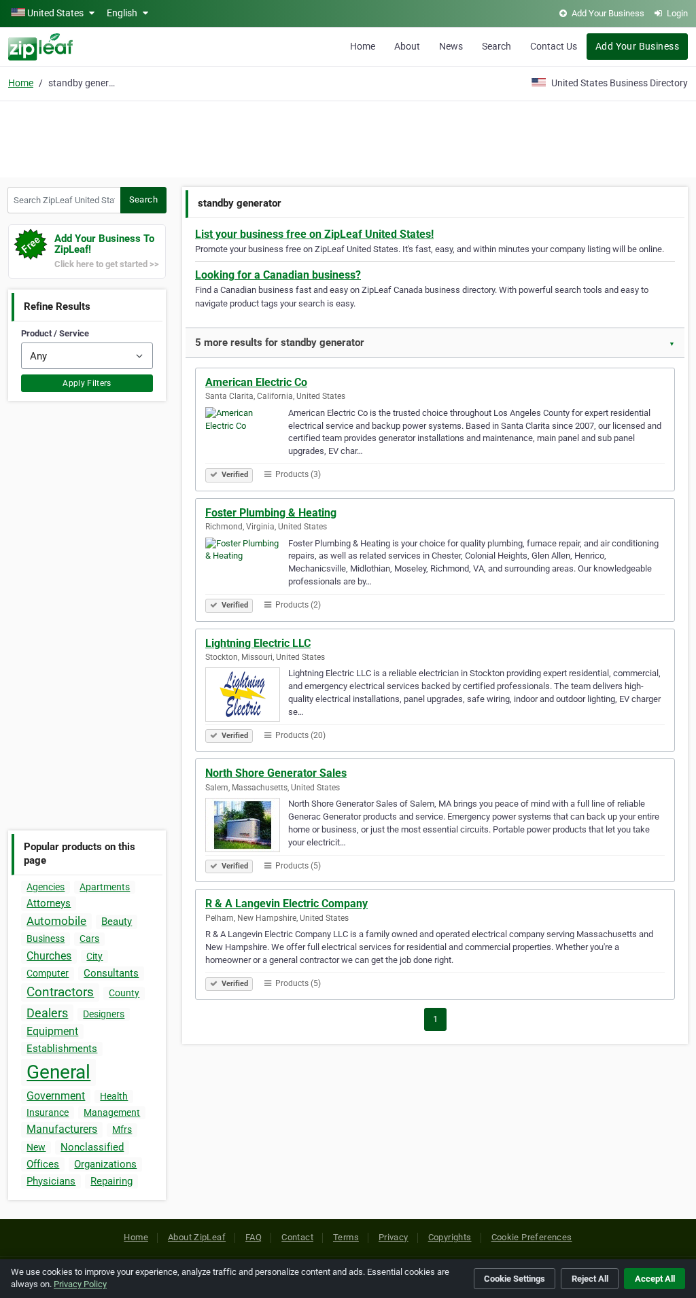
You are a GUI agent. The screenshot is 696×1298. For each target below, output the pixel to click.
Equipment (52, 1031)
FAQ (253, 1237)
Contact (297, 1237)
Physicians (51, 1181)
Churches (49, 955)
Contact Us (553, 46)
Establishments (62, 1048)
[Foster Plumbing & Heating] (246, 567)
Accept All (655, 1279)
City (94, 956)
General (58, 1072)
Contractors (60, 992)
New (36, 1147)
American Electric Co (256, 382)
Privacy (393, 1237)
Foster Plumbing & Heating (270, 512)
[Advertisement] (348, 137)
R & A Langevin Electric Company (286, 903)
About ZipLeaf (197, 1237)
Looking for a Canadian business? (278, 274)
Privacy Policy (80, 1284)
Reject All (590, 1279)
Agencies (46, 886)
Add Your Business (637, 46)
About (407, 46)
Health (114, 1096)
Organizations (105, 1164)
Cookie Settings (514, 1279)
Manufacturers (62, 1129)
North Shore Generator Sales (276, 773)
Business (46, 938)
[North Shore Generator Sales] (246, 827)
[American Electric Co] (246, 436)
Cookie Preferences (531, 1237)
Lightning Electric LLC (258, 643)
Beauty (116, 921)
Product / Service (55, 333)
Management (112, 1112)
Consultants (111, 973)
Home (362, 46)
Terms (346, 1237)
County (124, 992)
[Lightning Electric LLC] (246, 696)
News (451, 46)
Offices (43, 1164)
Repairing (111, 1181)
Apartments (105, 886)
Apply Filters (87, 383)
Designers (103, 1013)
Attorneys (49, 903)
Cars (89, 938)
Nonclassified (92, 1147)
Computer (48, 973)
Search (496, 46)
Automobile (56, 921)
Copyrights (450, 1237)
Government (56, 1095)
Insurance (48, 1112)
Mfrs (122, 1129)
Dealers (47, 1013)
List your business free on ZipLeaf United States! (314, 234)
